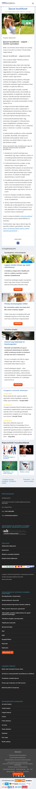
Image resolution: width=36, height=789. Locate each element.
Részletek (18, 289)
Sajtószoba (5, 647)
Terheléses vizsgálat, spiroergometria (12, 618)
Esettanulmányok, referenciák (10, 600)
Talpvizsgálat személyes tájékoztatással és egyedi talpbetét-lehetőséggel (17, 764)
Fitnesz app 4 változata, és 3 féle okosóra (14, 683)
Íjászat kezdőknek (26, 216)
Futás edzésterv (6, 720)
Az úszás (4, 725)
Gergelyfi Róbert (12, 11)
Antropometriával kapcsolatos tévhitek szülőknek (16, 604)
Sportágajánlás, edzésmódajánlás (15, 252)
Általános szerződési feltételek (10, 554)
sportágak (28, 11)
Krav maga (23, 455)
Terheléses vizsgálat (10, 329)
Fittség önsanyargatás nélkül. (16, 304)
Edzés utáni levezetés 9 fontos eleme (12, 669)
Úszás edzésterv (6, 729)
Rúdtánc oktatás (24, 472)
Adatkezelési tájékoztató (9, 546)
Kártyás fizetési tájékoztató (9, 558)
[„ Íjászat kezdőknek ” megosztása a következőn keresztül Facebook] (18, 243)
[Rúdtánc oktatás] (26, 465)
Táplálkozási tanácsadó (8, 622)
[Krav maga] (26, 449)
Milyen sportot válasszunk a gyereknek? (13, 608)
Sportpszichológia (7, 627)
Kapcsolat (5, 643)
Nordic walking (6, 741)
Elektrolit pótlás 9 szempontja (10, 687)
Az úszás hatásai (6, 704)
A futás (4, 716)
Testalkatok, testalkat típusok (10, 678)
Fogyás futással (6, 712)
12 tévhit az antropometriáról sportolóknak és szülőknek (18, 673)
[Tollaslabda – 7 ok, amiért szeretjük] (9, 465)
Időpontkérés (6, 652)
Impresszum (5, 550)
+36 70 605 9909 (9, 511)
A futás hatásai (6, 708)
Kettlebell (4, 733)
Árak (3, 631)
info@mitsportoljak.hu (11, 515)
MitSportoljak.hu (18, 751)
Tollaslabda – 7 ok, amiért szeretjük (8, 472)
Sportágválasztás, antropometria (11, 596)
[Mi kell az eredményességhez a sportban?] (9, 449)
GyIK (3, 635)
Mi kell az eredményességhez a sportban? (9, 457)
